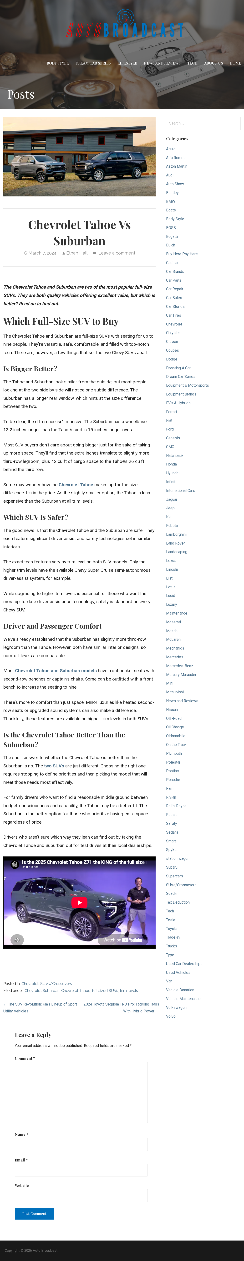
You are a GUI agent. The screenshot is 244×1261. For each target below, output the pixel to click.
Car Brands (175, 271)
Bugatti (172, 236)
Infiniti (171, 482)
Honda (171, 464)
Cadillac (172, 262)
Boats (171, 210)
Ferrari (171, 412)
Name (21, 1134)
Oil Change (175, 727)
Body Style (58, 62)
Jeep (170, 508)
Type (170, 955)
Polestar (173, 762)
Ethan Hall (76, 252)
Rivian (171, 797)
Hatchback (174, 455)
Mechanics (175, 648)
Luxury (171, 604)
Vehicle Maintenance (183, 998)
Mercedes (174, 657)
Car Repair (174, 289)
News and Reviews (162, 62)
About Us (213, 62)
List (169, 578)
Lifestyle (127, 62)
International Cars (180, 490)
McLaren (173, 639)
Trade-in (173, 937)
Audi (169, 175)
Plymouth (174, 753)
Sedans (172, 832)
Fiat (169, 420)
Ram (169, 788)
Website (22, 1185)
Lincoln (172, 569)
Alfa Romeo (176, 157)
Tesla (170, 920)
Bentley (172, 192)
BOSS (171, 227)
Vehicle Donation (180, 990)
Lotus (171, 587)
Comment (25, 1058)
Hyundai (172, 473)
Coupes (172, 350)
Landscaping (176, 552)
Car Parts (174, 280)
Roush (171, 814)
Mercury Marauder (181, 674)
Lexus (171, 560)
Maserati (173, 622)
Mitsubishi (175, 692)
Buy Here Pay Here (182, 254)
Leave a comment (116, 252)
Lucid (170, 595)
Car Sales (174, 297)
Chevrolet (30, 983)
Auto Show (175, 184)
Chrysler (173, 332)
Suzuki (171, 893)
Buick (170, 245)
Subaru (172, 867)
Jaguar (171, 499)
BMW (170, 201)
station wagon (177, 858)
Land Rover (175, 543)
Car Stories (175, 306)
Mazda (172, 631)
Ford (170, 429)
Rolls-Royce (176, 806)
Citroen (172, 341)
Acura (170, 149)
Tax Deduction (178, 902)
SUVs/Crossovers (56, 983)
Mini (169, 683)
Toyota (171, 928)
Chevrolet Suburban (42, 990)
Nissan (172, 709)
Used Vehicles (178, 972)
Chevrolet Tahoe (75, 990)
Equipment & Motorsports (187, 385)
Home (235, 62)
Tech (192, 62)
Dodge (171, 359)
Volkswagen (176, 1007)
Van (169, 981)
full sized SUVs (105, 990)
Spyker (172, 849)
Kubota (172, 525)
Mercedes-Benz (179, 666)
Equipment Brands (181, 394)
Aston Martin (176, 166)
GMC (170, 447)
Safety (171, 823)
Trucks (171, 946)
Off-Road (174, 718)
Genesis (173, 438)
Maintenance (176, 613)
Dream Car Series (93, 62)
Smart (171, 841)
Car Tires (173, 315)
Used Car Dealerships (184, 963)
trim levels (129, 990)
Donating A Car (178, 368)
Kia (168, 517)
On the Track (176, 744)
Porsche (173, 779)
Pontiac (172, 771)
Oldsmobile (175, 736)
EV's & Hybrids (178, 403)
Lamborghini (176, 534)
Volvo (171, 1016)
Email (21, 1159)
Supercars (174, 876)
